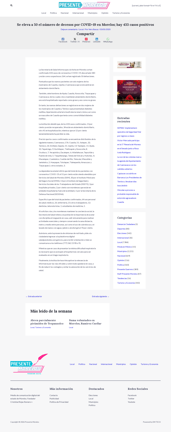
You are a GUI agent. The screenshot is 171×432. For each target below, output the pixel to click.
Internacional (123, 237)
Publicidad (54, 398)
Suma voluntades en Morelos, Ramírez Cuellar (85, 322)
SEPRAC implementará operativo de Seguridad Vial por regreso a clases (129, 132)
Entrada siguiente (100, 296)
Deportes (121, 228)
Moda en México (124, 246)
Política (120, 265)
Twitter (131, 398)
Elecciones (121, 233)
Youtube (131, 402)
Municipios (122, 251)
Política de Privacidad (59, 402)
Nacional (121, 256)
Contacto (54, 395)
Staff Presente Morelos (127, 274)
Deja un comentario (69, 29)
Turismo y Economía (43, 327)
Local (81, 29)
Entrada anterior (34, 296)
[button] (11, 5)
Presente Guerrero (125, 269)
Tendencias (122, 278)
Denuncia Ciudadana (126, 224)
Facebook (132, 395)
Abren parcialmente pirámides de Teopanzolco (46, 322)
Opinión (120, 260)
